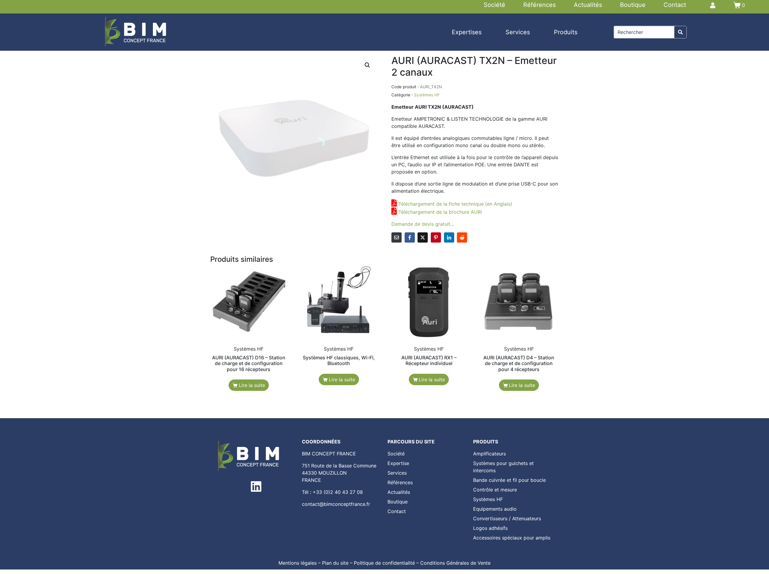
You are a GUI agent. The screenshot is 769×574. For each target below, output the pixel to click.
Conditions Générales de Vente (455, 563)
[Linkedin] (256, 486)
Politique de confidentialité (384, 563)
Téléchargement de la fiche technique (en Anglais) (455, 204)
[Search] (680, 32)
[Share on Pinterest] (436, 237)
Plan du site (335, 563)
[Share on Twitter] (423, 237)
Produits (565, 32)
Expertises (467, 32)
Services (518, 32)
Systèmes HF (427, 94)
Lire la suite (252, 385)
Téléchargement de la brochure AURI (440, 212)
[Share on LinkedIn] (449, 237)
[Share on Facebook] (410, 237)
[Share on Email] (396, 237)
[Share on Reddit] (462, 237)
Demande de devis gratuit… (422, 224)
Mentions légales (297, 563)
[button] (367, 65)
